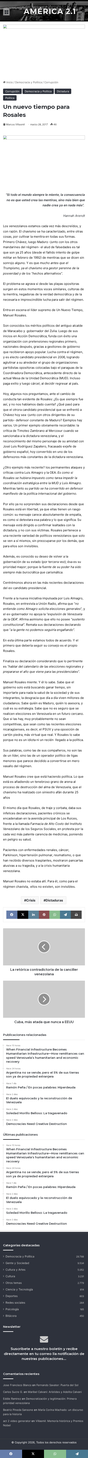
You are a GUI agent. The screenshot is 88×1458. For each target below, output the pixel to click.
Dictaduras (54, 900)
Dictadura (63, 91)
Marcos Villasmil (15, 124)
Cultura (10, 1276)
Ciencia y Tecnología (19, 1289)
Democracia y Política (28, 82)
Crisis (30, 900)
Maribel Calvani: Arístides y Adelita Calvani (55, 1391)
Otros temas (14, 1282)
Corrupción (51, 82)
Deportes (12, 1296)
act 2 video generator (17, 1421)
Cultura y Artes (15, 1269)
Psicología (12, 1309)
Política (9, 98)
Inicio (9, 82)
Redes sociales (15, 1302)
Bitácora (11, 1315)
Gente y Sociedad (17, 1263)
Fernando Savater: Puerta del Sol (57, 1385)
